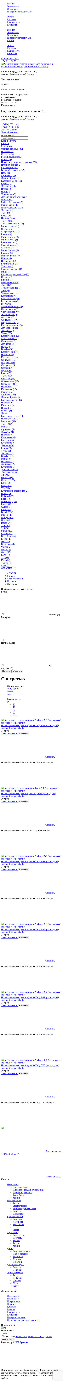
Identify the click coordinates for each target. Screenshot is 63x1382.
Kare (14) (5, 560)
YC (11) (5, 557)
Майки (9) (6, 458)
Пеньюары (18, 1213)
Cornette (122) (8, 480)
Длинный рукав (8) (10, 397)
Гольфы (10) (7, 349)
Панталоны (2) (8, 261)
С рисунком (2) (8, 341)
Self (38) (5, 528)
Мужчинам (6, 370)
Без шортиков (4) (9, 301)
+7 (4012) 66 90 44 (10, 61)
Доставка (11, 19)
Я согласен (28, 1336)
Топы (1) (5, 290)
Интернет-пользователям (19, 11)
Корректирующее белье (24, 1208)
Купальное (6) (8, 442)
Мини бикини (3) (10, 237)
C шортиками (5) (9, 309)
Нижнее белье (8, 218)
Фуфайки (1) (7, 432)
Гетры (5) (5, 346)
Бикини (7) (6, 279)
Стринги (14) (7, 247)
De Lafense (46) (8, 536)
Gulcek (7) (6, 507)
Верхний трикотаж (22, 1192)
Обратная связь (53, 1176)
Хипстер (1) (7, 266)
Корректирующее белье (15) (15, 274)
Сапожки (17, 1270)
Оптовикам (12, 9)
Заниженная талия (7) (12, 306)
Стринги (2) (7, 229)
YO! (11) (5, 488)
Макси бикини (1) (10, 245)
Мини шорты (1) (9, 239)
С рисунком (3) (8, 360)
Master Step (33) (9, 501)
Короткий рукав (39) (11, 400)
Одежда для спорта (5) (12, 207)
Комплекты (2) (8, 437)
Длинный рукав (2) (10, 178)
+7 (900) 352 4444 (10, 58)
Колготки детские (22, 1251)
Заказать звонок (9, 129)
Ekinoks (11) (7, 533)
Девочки (17, 1259)
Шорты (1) (6, 159)
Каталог (5, 143)
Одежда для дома (21, 1187)
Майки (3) (6, 426)
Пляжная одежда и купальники (28, 1189)
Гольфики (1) (7, 456)
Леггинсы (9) (7, 330)
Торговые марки (9, 472)
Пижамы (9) (7, 402)
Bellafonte (17, 1278)
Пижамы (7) (7, 461)
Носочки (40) (7, 354)
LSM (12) (5, 555)
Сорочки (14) (7, 154)
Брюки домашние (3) (11, 157)
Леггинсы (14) (8, 186)
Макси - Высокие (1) (11, 269)
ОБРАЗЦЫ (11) (8, 568)
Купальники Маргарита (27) (15, 491)
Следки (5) (6, 368)
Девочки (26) (7, 445)
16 (8, 701)
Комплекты (18, 1235)
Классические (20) (10, 336)
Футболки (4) (8, 429)
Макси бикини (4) (10, 282)
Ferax (15, 1286)
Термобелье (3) (8, 194)
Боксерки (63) (8, 378)
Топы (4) (5, 213)
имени (10, 691)
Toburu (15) (6, 563)
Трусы (16, 1203)
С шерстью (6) (8, 365)
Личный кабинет (9, 132)
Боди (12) (6, 215)
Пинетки (17, 1262)
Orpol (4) (5, 520)
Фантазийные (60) (10, 312)
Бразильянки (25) (9, 263)
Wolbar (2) (6, 547)
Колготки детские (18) (12, 416)
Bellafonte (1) (7, 477)
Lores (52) (6, 509)
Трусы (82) (6, 376)
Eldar (15, 1283)
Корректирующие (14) (12, 325)
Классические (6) (9, 352)
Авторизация (7, 135)
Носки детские (20, 1254)
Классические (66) (10, 298)
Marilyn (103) (7, 517)
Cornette (17, 1280)
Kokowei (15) (7, 496)
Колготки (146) (8, 295)
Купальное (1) (8, 466)
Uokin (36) (6, 493)
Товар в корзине (9, 733)
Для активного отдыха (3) (14, 197)
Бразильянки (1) (9, 242)
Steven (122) (7, 531)
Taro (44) (5, 525)
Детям (4, 413)
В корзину (23, 734)
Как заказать (13, 22)
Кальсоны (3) (7, 405)
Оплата (10, 16)
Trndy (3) (5, 474)
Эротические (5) (9, 314)
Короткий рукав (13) (11, 181)
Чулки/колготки (9, 293)
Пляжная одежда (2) (11, 165)
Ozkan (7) (6, 549)
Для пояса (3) (7, 344)
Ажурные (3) (7, 317)
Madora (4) (6, 515)
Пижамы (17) (7, 151)
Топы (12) (6, 285)
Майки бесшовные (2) (12, 202)
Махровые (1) (8, 362)
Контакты (12, 24)
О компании (13, 6)
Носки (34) (6, 408)
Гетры (16, 1230)
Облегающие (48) (10, 381)
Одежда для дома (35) (12, 149)
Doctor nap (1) (8, 544)
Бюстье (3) (6, 448)
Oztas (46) (6, 552)
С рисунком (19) (9, 320)
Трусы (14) (6, 424)
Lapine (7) (6, 504)
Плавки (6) (6, 386)
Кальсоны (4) (7, 440)
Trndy (15, 1275)
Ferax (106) (6, 485)
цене (9, 694)
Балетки (17, 1267)
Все (15, 715)
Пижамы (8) (7, 434)
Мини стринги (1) (10, 226)
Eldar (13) (6, 482)
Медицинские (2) (9, 322)
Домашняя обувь (9, 469)
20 (14, 704)
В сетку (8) (6, 303)
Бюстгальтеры (20, 1205)
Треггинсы (18, 1224)
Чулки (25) (6, 333)
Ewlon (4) (6, 539)
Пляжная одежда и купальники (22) (19, 162)
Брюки (16, 1240)
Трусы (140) (7, 221)
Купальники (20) (9, 167)
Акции (10, 40)
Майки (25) (6, 392)
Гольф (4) (5, 191)
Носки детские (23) (10, 418)
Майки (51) (7, 199)
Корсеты (17, 1211)
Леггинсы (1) (7, 210)
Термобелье (18, 1195)
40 (14, 709)
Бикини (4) (6, 234)
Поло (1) (5, 173)
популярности (14, 688)
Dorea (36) (6, 523)
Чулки (16, 1227)
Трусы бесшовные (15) (12, 223)
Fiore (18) (5, 499)
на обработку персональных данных (34, 1336)
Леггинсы (18, 1222)
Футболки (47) (8, 394)
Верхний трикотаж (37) (12, 170)
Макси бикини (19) (10, 255)
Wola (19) (5, 541)
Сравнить (50, 756)
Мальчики (18, 1256)
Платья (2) (6, 189)
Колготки (17, 1219)
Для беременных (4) (11, 328)
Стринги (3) (7, 277)
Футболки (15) (8, 175)
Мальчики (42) (8, 421)
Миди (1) (5, 271)
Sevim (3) (5, 565)
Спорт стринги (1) (10, 231)
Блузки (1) (6, 183)
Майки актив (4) (9, 205)
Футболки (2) (8, 464)
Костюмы (17, 1238)
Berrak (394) (7, 512)
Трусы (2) (6, 450)
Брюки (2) (6, 373)
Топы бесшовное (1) (11, 287)
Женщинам (6, 146)
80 (14, 712)
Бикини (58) (7, 253)
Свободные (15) (9, 384)
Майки (16, 1197)
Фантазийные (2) (9, 338)
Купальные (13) (9, 389)
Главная (11, 3)
